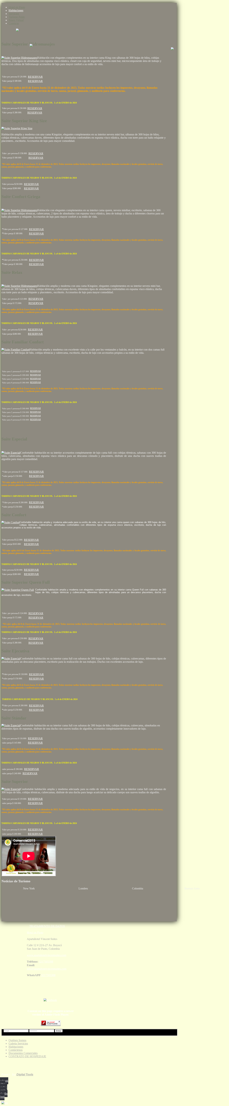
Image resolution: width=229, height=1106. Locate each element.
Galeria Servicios (18, 1043)
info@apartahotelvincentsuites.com (46, 968)
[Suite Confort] (10, 522)
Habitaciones (16, 10)
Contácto (14, 23)
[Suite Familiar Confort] (15, 349)
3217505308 (46, 961)
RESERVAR (35, 76)
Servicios (14, 13)
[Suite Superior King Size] (16, 128)
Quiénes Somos (17, 1040)
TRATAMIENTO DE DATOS (47, 926)
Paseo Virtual (16, 20)
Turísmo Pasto (17, 16)
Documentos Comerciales (23, 1053)
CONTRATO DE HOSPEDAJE (27, 1056)
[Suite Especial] (10, 452)
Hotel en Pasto (17, 7)
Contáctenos (16, 1049)
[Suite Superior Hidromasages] (19, 57)
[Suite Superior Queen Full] (17, 589)
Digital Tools (24, 1074)
